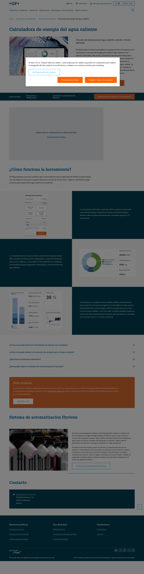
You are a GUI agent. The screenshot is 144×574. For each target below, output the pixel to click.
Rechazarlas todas (70, 80)
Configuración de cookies (44, 72)
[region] (73, 71)
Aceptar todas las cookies (101, 80)
